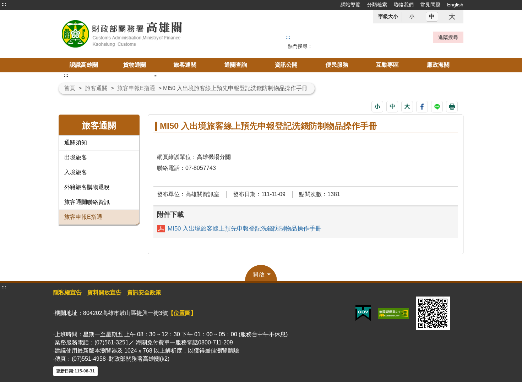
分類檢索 (377, 4)
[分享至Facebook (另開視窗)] (422, 106)
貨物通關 (134, 65)
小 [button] (411, 16)
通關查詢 (235, 65)
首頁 (69, 88)
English (455, 4)
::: (4, 4)
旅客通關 (185, 65)
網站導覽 (350, 4)
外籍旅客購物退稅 (87, 187)
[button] (377, 106)
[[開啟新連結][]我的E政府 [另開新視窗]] (363, 313)
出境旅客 (75, 157)
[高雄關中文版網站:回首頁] (140, 34)
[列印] (452, 106)
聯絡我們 (404, 4)
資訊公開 (286, 65)
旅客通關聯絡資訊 (87, 202)
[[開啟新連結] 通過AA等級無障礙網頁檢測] (393, 313)
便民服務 (337, 65)
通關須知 (75, 142)
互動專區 (387, 65)
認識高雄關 (84, 65)
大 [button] (452, 16)
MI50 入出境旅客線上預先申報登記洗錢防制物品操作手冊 (244, 228)
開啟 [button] (258, 274)
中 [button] (432, 16)
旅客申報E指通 (136, 88)
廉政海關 (438, 65)
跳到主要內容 (19, 4)
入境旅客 (75, 172)
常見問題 (430, 4)
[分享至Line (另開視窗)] (437, 106)
